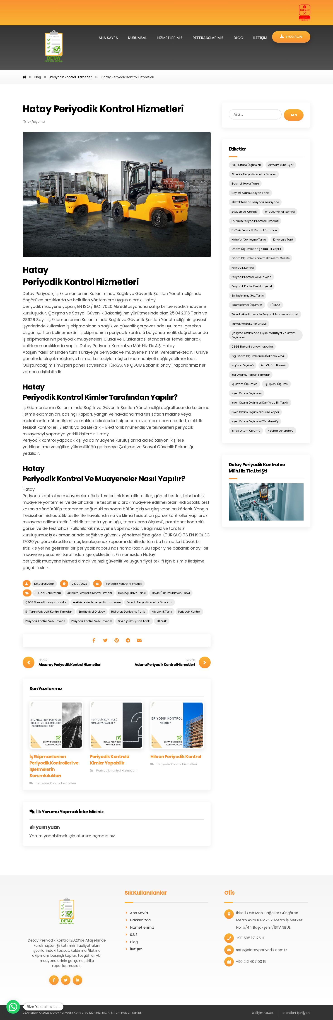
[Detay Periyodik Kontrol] (54, 48)
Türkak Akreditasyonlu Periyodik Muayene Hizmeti (265, 314)
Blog (134, 942)
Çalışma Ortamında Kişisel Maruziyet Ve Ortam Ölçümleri (264, 335)
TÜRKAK (162, 621)
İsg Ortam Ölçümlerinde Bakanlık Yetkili (258, 356)
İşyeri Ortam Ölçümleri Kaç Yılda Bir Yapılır (260, 402)
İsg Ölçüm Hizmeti (273, 365)
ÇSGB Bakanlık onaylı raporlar (46, 602)
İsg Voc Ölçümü (243, 365)
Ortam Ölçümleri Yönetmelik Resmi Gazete (261, 258)
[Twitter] (65, 980)
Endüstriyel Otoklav (92, 611)
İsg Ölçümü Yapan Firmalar (251, 375)
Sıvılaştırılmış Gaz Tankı (134, 621)
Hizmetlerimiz (142, 927)
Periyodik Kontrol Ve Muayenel (91, 621)
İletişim (136, 949)
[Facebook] (54, 980)
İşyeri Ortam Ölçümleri (247, 393)
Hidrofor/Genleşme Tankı (128, 611)
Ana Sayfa (139, 912)
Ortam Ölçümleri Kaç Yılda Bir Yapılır (256, 249)
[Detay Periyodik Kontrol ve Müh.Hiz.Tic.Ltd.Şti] (266, 502)
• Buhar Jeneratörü (48, 593)
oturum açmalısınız (95, 836)
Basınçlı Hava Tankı (132, 593)
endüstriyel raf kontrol (280, 212)
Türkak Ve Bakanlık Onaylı (249, 324)
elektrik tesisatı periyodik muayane (97, 602)
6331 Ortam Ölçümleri (246, 165)
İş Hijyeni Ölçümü (276, 384)
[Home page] (24, 77)
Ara (294, 115)
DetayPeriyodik (44, 584)
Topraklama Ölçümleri (247, 305)
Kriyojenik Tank (162, 611)
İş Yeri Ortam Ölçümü (246, 431)
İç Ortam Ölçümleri (244, 384)
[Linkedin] (77, 980)
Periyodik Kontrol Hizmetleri (123, 584)
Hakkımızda (140, 920)
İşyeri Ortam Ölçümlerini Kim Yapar (255, 412)
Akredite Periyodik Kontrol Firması (89, 593)
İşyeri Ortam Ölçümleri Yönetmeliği (255, 421)
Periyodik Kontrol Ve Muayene (45, 621)
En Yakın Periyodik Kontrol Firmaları (48, 611)
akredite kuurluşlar (280, 165)
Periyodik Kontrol (189, 611)
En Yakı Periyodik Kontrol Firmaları (149, 602)
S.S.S (134, 934)
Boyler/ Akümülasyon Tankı (171, 593)
